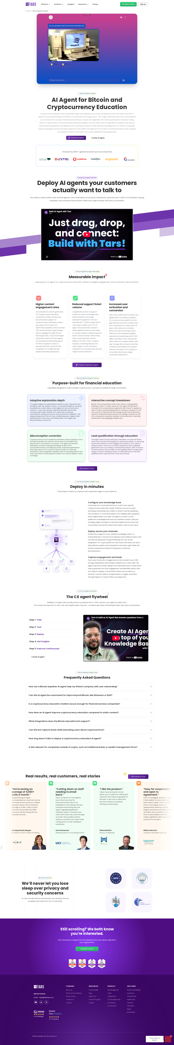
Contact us (70, 1000)
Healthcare (131, 1000)
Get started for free (87, 468)
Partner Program (95, 1000)
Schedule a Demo (128, 4)
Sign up (143, 4)
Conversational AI (114, 1000)
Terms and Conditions (74, 993)
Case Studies (93, 990)
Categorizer (112, 996)
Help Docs (92, 996)
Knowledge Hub (113, 990)
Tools (109, 993)
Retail (129, 1009)
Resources (82, 4)
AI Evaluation (112, 1006)
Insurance (130, 993)
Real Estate (131, 1012)
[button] (45, 4)
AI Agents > (28, 11)
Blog (90, 993)
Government (131, 996)
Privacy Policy (71, 996)
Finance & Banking (133, 990)
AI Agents (70, 4)
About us (69, 990)
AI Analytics (112, 1003)
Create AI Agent (98, 138)
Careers (69, 1003)
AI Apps (91, 1003)
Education (130, 1006)
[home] (31, 4)
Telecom (130, 1003)
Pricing (95, 4)
